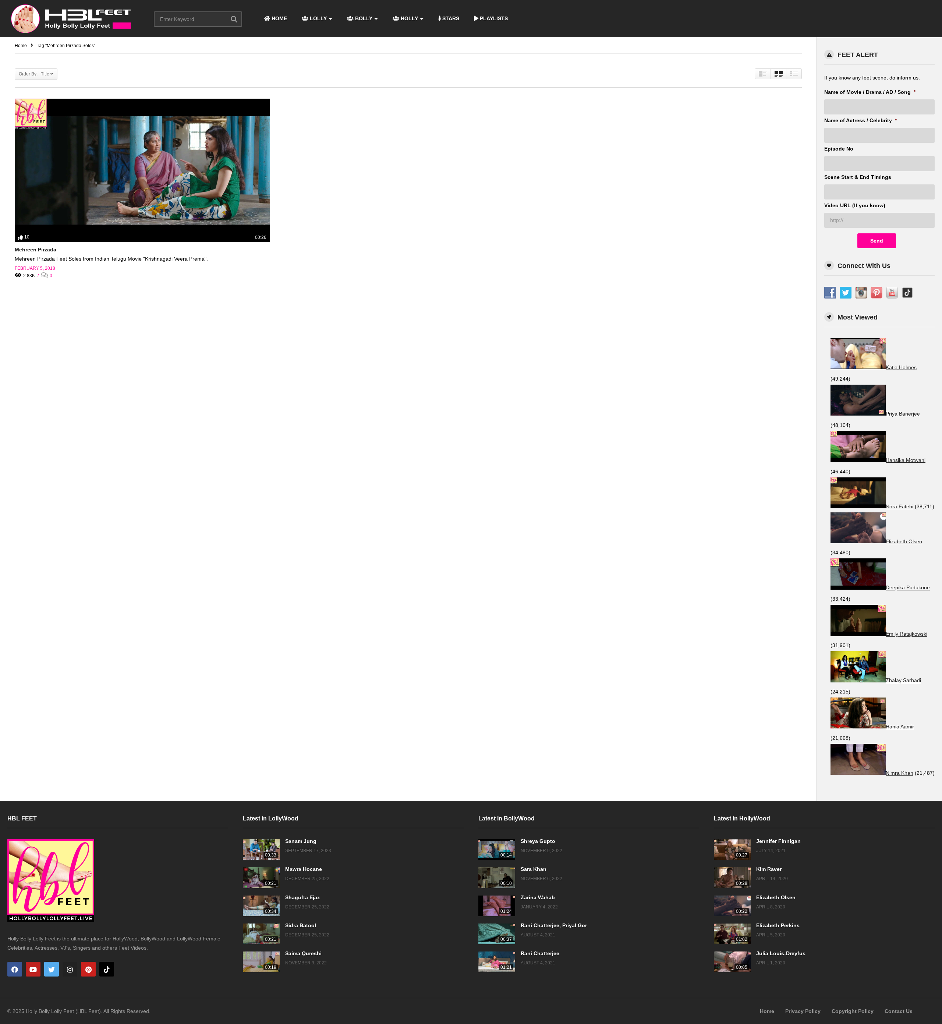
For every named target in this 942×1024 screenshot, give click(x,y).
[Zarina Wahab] (496, 906)
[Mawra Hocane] (261, 877)
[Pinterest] (88, 969)
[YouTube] (33, 969)
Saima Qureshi (303, 953)
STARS (450, 18)
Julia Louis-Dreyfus (780, 953)
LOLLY (317, 18)
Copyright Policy (853, 1011)
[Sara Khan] (496, 877)
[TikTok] (106, 969)
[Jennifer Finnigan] (732, 849)
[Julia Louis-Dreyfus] (732, 961)
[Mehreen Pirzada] (142, 170)
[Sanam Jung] (261, 849)
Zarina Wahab (538, 897)
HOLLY (408, 18)
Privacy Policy (803, 1011)
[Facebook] (14, 969)
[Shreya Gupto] (496, 849)
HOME (278, 18)
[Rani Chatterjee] (496, 961)
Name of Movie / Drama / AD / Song (870, 92)
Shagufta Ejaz (302, 897)
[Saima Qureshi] (261, 961)
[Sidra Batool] (261, 934)
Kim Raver (769, 869)
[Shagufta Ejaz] (261, 906)
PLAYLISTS (493, 18)
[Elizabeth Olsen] (732, 906)
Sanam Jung (300, 841)
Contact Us (899, 1011)
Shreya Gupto (538, 841)
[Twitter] (51, 969)
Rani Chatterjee (540, 953)
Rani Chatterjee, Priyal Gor (554, 925)
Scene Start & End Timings (857, 177)
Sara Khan (533, 869)
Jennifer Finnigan (778, 841)
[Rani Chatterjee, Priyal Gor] (496, 934)
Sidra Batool (300, 925)
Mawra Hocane (303, 869)
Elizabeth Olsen (776, 897)
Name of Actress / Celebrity (860, 120)
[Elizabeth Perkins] (732, 934)
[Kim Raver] (732, 877)
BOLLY (363, 18)
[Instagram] (70, 969)
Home (767, 1011)
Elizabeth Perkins (778, 925)
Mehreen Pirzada (35, 250)
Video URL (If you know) (854, 205)
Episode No (838, 149)
